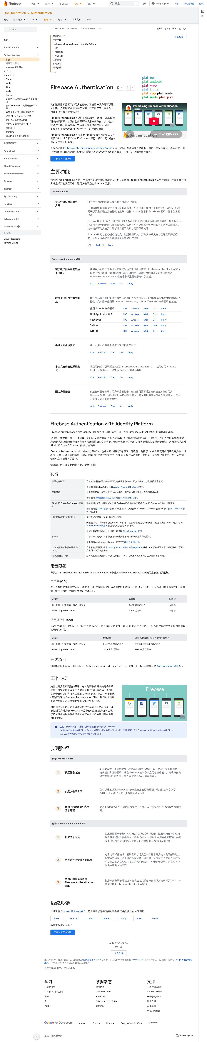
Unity (130, 283)
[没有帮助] (184, 28)
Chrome (96, 1023)
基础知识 (17, 19)
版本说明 (151, 1001)
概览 (6, 19)
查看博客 (100, 986)
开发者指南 (49, 986)
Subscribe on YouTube (106, 1001)
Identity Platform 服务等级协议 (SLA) (125, 547)
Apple (116, 487)
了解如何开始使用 (62, 158)
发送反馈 (178, 36)
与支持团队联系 (154, 986)
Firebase (54, 28)
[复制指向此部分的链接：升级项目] (69, 660)
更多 (90, 3)
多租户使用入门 (131, 542)
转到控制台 (189, 3)
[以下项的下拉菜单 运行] (53, 3)
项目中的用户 (73, 911)
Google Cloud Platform (131, 1023)
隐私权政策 (57, 1035)
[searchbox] (20, 29)
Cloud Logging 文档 (132, 531)
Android (100, 245)
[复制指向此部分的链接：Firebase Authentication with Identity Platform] (156, 424)
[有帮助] (180, 28)
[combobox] (124, 3)
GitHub (47, 1006)
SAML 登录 (102, 508)
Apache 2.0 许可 (139, 959)
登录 (201, 3)
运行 (47, 3)
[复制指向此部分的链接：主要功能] (73, 172)
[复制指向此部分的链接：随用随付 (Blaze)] (76, 620)
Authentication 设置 (95, 525)
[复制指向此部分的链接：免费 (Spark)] (70, 581)
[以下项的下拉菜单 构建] (39, 3)
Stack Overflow (154, 991)
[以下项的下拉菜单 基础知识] (25, 19)
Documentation (15, 13)
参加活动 (100, 1006)
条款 (46, 1035)
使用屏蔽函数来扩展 (116, 497)
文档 (76, 3)
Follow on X (101, 996)
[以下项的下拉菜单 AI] (37, 19)
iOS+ (56, 918)
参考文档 (76, 19)
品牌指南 (151, 1006)
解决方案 (64, 3)
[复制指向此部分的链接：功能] (61, 474)
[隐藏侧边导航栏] (36, 1037)
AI (33, 19)
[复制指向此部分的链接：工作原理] (73, 678)
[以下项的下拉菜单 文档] (81, 3)
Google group (154, 996)
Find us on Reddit (104, 991)
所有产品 (153, 1023)
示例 (88, 19)
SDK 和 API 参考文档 (53, 991)
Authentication (41, 13)
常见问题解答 (153, 1011)
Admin (155, 918)
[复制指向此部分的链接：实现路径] (73, 749)
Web (110, 245)
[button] (18, 47)
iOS (89, 245)
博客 (177, 3)
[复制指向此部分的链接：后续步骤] (73, 903)
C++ (121, 283)
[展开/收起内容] (64, 36)
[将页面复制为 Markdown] (128, 87)
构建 (33, 3)
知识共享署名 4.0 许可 (92, 959)
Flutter (107, 918)
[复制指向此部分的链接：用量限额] (69, 566)
